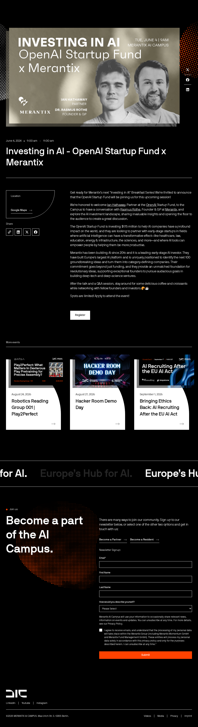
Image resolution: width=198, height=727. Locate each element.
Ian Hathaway (116, 205)
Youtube (26, 703)
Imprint (188, 716)
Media (160, 716)
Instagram (42, 703)
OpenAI (151, 205)
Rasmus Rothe (130, 209)
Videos (147, 716)
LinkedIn (10, 703)
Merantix (171, 209)
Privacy (174, 716)
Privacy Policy (115, 624)
